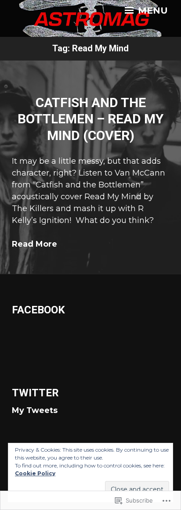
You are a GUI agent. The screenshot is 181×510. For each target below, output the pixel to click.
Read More (34, 244)
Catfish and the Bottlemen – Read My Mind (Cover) (90, 119)
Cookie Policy (35, 473)
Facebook (38, 310)
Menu (151, 10)
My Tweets (35, 410)
